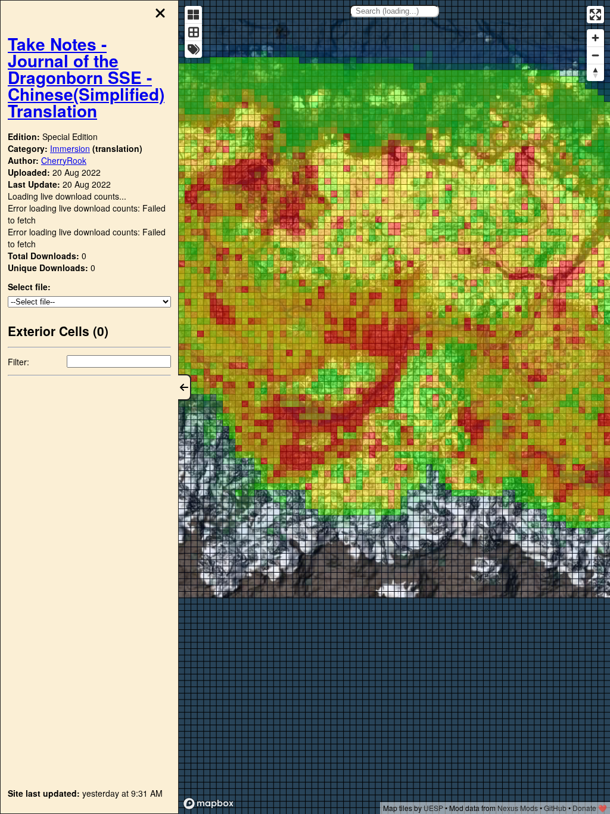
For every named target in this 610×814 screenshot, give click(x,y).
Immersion (70, 148)
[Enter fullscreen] (595, 14)
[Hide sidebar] (184, 387)
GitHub (555, 808)
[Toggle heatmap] (193, 14)
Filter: (18, 362)
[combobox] (394, 11)
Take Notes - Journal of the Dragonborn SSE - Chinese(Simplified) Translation (86, 77)
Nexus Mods (517, 808)
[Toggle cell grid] (193, 32)
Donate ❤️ (589, 808)
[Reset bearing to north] (595, 72)
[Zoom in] (595, 37)
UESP (433, 808)
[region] (394, 407)
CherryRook (63, 160)
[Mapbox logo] (208, 803)
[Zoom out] (595, 55)
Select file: (29, 287)
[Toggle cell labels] (193, 49)
